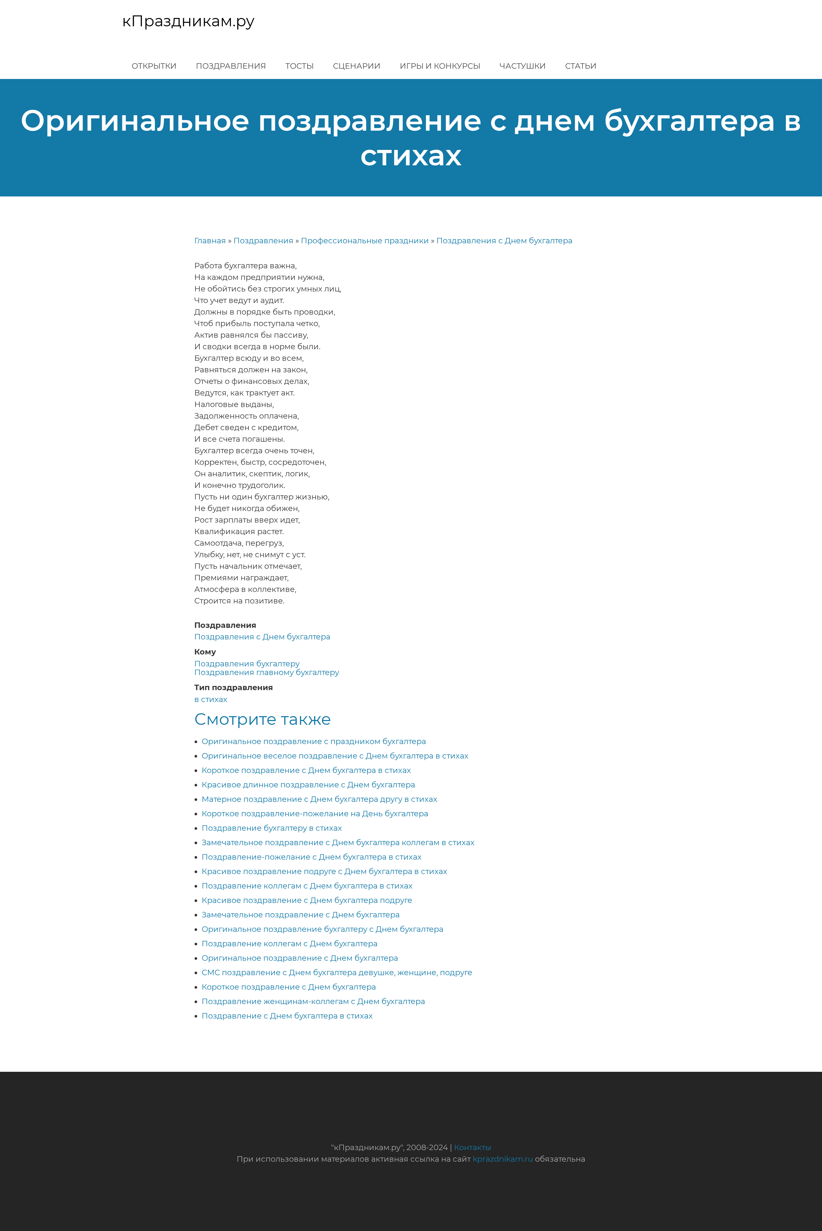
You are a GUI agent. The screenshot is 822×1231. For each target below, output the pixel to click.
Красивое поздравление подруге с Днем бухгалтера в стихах (324, 871)
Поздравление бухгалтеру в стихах (272, 828)
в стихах (210, 699)
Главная (210, 240)
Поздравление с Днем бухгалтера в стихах (287, 1015)
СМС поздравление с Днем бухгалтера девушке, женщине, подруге (337, 972)
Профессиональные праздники (365, 240)
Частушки (523, 66)
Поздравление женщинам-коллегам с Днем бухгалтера (313, 1001)
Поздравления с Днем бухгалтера (504, 240)
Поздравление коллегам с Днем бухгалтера (290, 943)
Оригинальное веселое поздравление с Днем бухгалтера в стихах (335, 755)
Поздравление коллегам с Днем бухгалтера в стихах (307, 885)
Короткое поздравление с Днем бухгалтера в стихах (306, 770)
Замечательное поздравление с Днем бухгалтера (301, 914)
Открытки (154, 66)
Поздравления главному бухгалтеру (266, 672)
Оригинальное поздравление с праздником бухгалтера (314, 741)
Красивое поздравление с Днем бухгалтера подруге (307, 900)
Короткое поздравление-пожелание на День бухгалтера (315, 813)
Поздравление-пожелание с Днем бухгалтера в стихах (312, 857)
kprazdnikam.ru (503, 1159)
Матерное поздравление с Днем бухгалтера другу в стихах (319, 799)
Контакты (472, 1147)
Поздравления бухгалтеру (247, 663)
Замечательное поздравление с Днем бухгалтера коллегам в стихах (338, 842)
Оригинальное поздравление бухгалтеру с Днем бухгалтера (322, 929)
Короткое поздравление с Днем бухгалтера (289, 987)
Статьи (581, 66)
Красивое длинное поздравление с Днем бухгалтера (308, 784)
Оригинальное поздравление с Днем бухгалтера (300, 958)
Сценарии (356, 66)
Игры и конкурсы (440, 66)
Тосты (299, 66)
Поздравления (231, 66)
